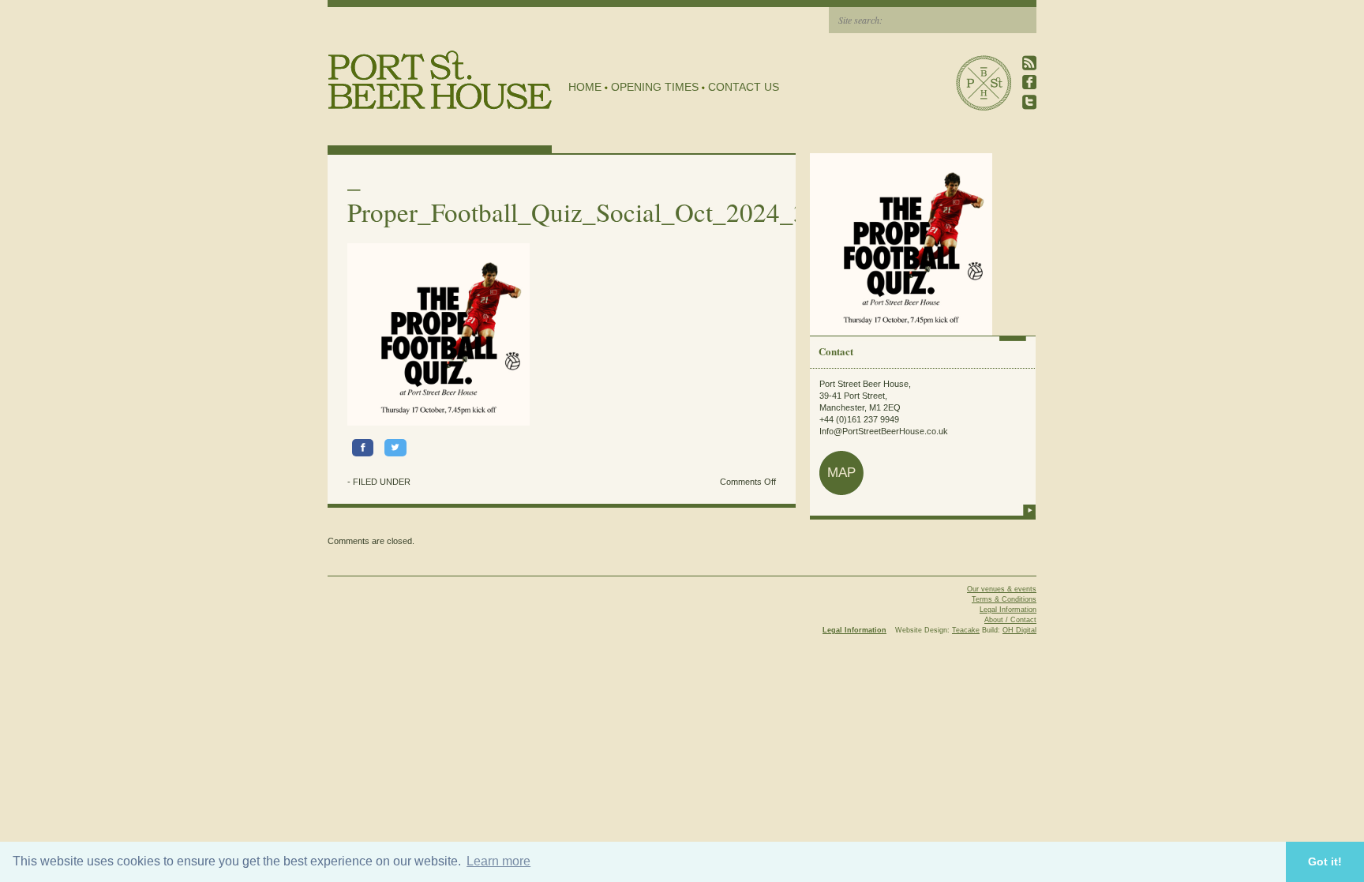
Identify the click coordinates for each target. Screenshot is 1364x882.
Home (584, 87)
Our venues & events (1001, 589)
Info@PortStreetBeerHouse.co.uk (883, 431)
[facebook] (1029, 82)
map (841, 472)
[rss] (1029, 62)
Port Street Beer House (983, 83)
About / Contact (1010, 620)
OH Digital (1019, 630)
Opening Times (655, 87)
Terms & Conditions (1004, 599)
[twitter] (1029, 102)
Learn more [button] (498, 861)
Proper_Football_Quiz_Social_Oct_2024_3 (577, 211)
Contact (836, 350)
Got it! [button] (1325, 861)
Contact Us (743, 87)
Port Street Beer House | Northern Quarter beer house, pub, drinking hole (440, 80)
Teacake (966, 630)
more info (1029, 510)
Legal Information (1008, 610)
